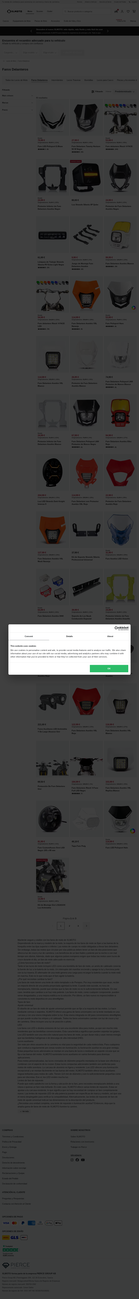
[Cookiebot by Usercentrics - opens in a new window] (117, 628)
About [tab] (110, 636)
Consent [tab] (29, 636)
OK (109, 668)
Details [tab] (69, 636)
